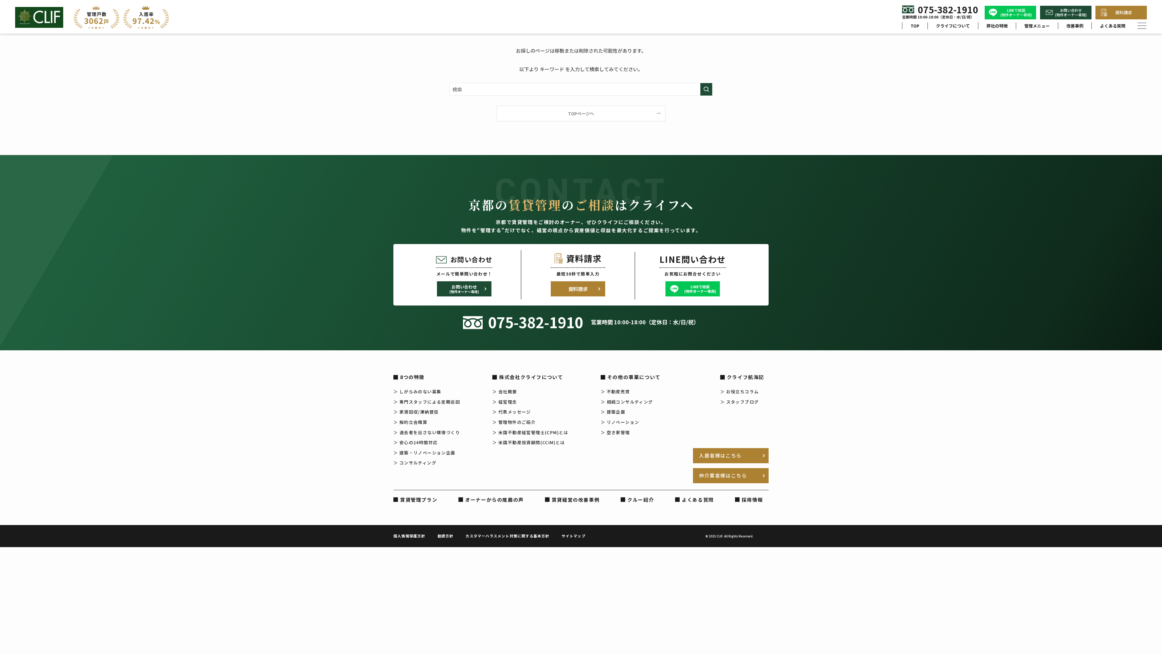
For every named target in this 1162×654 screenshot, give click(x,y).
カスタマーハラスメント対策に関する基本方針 (507, 535)
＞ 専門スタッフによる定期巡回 (426, 402)
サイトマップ (574, 535)
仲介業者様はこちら (723, 475)
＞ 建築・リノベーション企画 (424, 453)
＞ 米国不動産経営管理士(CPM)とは (530, 432)
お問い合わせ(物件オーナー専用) (1071, 13)
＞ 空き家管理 (615, 432)
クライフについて (953, 26)
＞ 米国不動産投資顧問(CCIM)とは (528, 442)
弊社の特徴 (997, 26)
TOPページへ (581, 113)
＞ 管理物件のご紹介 (514, 422)
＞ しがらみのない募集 (417, 391)
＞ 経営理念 (504, 402)
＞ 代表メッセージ (511, 412)
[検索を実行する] (706, 89)
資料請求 (1123, 12)
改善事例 (1074, 26)
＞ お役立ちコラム (739, 391)
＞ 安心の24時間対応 (415, 442)
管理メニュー (1037, 26)
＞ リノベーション (620, 422)
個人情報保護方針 (409, 535)
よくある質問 (1112, 26)
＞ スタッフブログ (739, 402)
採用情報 (752, 499)
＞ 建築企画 (613, 412)
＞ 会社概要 (504, 391)
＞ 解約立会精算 (410, 422)
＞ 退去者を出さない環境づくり (426, 432)
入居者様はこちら (720, 455)
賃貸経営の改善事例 (575, 499)
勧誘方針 (446, 535)
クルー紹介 (640, 499)
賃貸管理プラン (418, 499)
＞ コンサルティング (414, 463)
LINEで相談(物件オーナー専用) (1016, 13)
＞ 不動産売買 (615, 391)
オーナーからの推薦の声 (494, 499)
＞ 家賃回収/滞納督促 (415, 412)
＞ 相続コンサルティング (627, 402)
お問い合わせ (464, 289)
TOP (915, 26)
